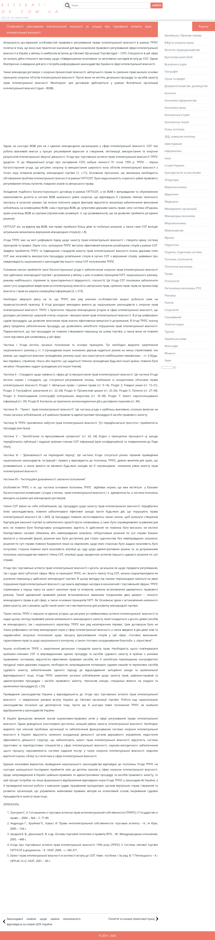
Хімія (168, 360)
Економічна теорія (177, 122)
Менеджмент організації (181, 209)
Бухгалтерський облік (179, 57)
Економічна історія (177, 115)
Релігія (169, 303)
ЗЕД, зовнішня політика (180, 136)
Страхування (173, 317)
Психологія (172, 281)
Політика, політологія (178, 259)
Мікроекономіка (175, 223)
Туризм (169, 331)
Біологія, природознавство (182, 50)
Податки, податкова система (183, 252)
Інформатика (173, 151)
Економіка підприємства (181, 100)
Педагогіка (172, 245)
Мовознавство (174, 230)
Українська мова (175, 339)
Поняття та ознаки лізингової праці (131, 919)
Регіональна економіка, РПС (183, 288)
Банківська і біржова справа (183, 35)
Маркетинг (172, 194)
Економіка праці (175, 108)
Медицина (171, 201)
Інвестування (173, 144)
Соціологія (172, 310)
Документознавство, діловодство (186, 86)
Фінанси (170, 353)
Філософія (171, 346)
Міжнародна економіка (180, 216)
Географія (171, 71)
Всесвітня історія (175, 64)
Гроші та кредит (175, 79)
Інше (168, 158)
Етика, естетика (174, 129)
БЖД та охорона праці (179, 43)
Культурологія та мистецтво (183, 173)
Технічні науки (174, 324)
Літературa (172, 180)
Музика (169, 238)
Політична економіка (178, 266)
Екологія (170, 93)
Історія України (174, 165)
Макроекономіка (176, 187)
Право (169, 274)
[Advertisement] (80, 117)
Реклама (170, 295)
